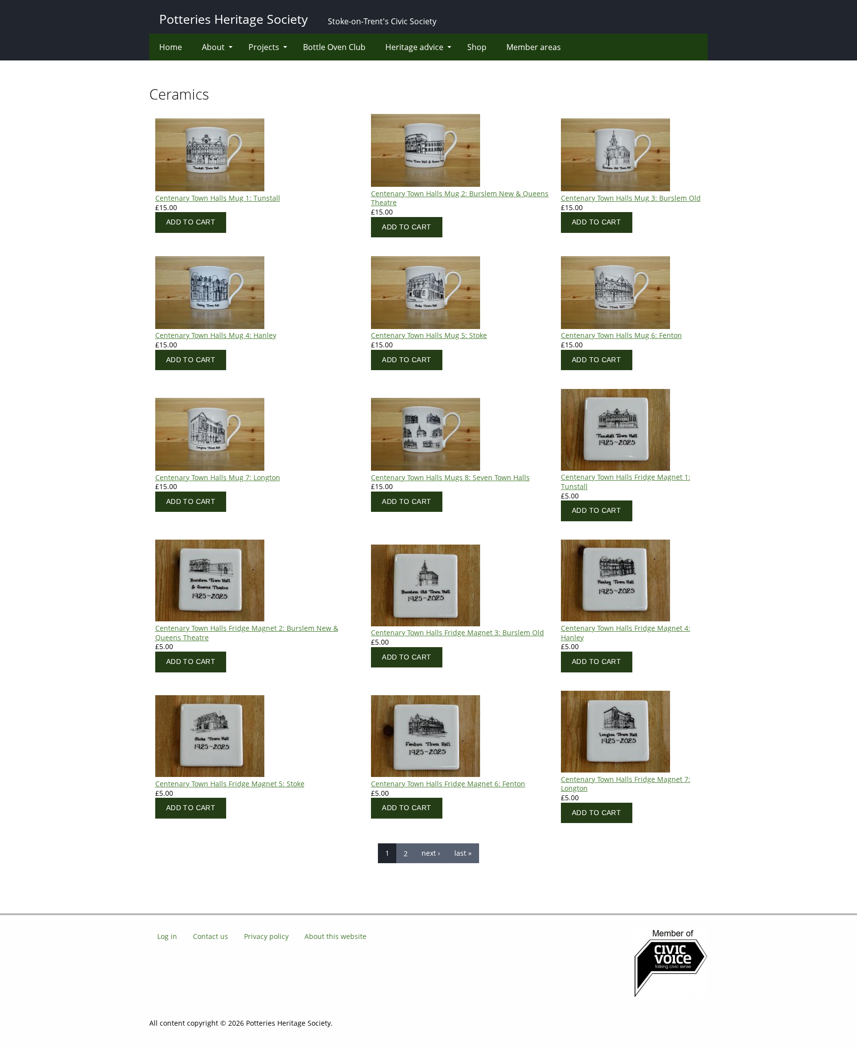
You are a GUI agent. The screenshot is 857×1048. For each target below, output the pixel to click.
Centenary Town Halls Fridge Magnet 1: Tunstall (625, 481)
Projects (263, 47)
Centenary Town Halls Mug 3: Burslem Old (631, 198)
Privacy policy (266, 936)
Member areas (533, 47)
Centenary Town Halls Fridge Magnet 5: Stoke (230, 783)
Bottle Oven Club (334, 47)
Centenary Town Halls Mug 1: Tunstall (217, 198)
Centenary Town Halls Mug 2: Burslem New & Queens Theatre (460, 198)
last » (463, 853)
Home (170, 47)
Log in (167, 936)
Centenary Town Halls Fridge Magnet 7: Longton (625, 783)
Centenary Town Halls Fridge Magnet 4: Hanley (625, 632)
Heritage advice (414, 47)
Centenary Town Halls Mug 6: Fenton (621, 335)
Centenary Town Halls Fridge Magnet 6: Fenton (448, 783)
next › (431, 853)
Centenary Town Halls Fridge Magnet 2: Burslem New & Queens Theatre (246, 632)
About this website (336, 936)
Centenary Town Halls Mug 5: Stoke (429, 335)
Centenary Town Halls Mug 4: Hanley (215, 335)
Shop (477, 47)
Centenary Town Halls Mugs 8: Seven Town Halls (450, 477)
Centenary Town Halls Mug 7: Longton (217, 477)
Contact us (210, 936)
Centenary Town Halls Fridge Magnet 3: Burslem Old (457, 632)
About (213, 47)
